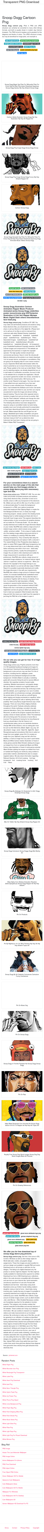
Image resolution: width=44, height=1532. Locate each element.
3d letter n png (22, 301)
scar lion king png (12, 50)
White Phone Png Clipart (10, 1400)
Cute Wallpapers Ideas (9, 1484)
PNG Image (6, 1448)
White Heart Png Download (11, 1380)
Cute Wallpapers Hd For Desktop (13, 1496)
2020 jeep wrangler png (30, 295)
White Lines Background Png (11, 1404)
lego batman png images (11, 468)
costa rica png (13, 645)
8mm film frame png (15, 291)
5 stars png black (29, 291)
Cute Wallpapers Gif (8, 1500)
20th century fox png (28, 288)
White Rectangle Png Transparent (13, 1372)
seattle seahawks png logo (28, 50)
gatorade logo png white (11, 1233)
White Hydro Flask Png (9, 1392)
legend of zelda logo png (29, 477)
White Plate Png (7, 1427)
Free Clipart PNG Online (10, 1472)
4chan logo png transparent (12, 298)
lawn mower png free (14, 471)
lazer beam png (26, 468)
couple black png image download (30, 641)
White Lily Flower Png (9, 1396)
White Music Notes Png (9, 1420)
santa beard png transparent (29, 41)
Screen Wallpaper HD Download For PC (15, 1503)
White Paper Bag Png (9, 1408)
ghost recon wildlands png (15, 1239)
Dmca (7, 1528)
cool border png (34, 651)
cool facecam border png (28, 654)
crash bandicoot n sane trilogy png (16, 651)
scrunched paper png (16, 47)
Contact (14, 1528)
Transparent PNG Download (21, 2)
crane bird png (13, 654)
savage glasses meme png (13, 44)
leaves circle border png (16, 474)
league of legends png (30, 471)
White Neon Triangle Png (10, 1388)
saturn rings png (29, 47)
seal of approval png (12, 41)
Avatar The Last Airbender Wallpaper (14, 1452)
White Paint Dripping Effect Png (12, 1412)
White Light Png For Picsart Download (14, 1435)
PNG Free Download (9, 1464)
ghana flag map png (15, 1242)
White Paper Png (7, 1365)
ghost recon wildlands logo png (31, 1233)
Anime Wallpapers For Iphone (12, 1460)
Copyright (36, 1528)
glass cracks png (29, 1242)
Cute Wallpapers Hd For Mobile (12, 1488)
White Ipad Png (7, 1384)
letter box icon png (13, 477)
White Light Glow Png (9, 1423)
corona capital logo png (22, 648)
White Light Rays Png (9, 1431)
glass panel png (31, 1239)
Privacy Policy (25, 1528)
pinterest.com (13, 1355)
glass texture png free (22, 1246)
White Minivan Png (8, 1439)
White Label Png (7, 1376)
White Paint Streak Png (9, 1416)
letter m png (37, 468)
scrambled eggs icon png (31, 44)
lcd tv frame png (30, 474)
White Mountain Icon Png (10, 1368)
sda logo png (22, 53)
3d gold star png (14, 288)
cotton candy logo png (27, 645)
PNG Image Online (8, 1456)
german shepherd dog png (29, 1236)
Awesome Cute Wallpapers (11, 1480)
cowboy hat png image (10, 641)
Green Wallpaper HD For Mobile (12, 1476)
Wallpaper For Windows (10, 1492)
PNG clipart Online (8, 1468)
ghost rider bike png (12, 1236)
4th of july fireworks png (13, 295)
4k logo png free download (31, 298)
